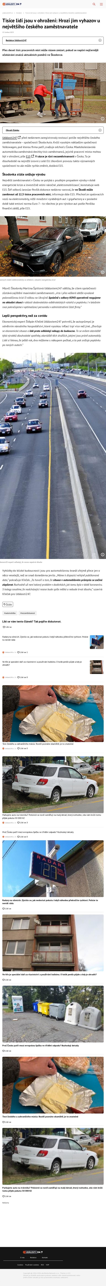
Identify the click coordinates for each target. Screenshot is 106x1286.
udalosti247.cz (7, 13)
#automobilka (9, 613)
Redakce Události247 (16, 40)
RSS (42, 1265)
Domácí (19, 13)
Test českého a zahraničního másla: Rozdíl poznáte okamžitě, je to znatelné (37, 743)
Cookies (20, 1265)
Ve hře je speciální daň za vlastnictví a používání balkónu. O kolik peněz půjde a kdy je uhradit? (42, 663)
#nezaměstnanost (27, 613)
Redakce (33, 1257)
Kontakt (45, 1257)
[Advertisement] (53, 1223)
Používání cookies (32, 1265)
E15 (28, 156)
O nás (22, 1257)
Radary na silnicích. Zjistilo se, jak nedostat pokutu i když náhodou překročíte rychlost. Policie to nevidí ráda (45, 638)
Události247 (9, 137)
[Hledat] (94, 4)
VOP (47, 1265)
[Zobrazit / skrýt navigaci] (101, 4)
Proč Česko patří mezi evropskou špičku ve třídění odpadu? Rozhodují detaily (38, 832)
